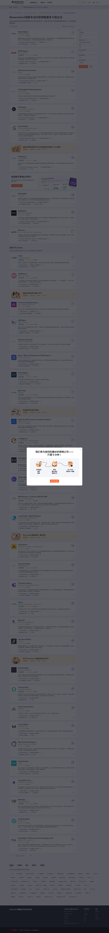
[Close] (80, 449)
